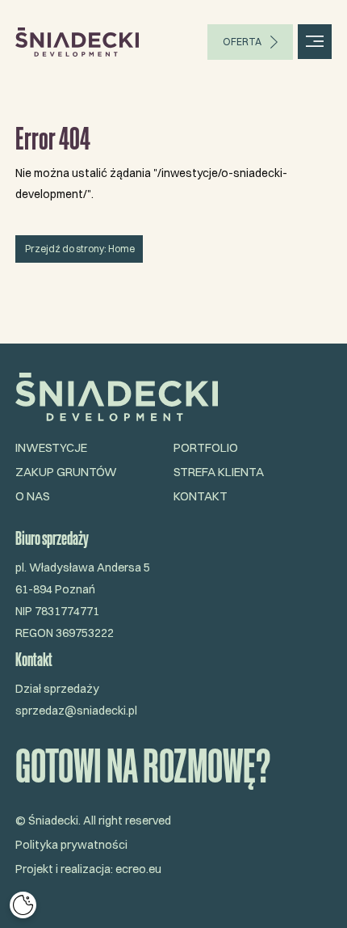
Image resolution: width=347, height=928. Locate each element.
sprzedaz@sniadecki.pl (76, 710)
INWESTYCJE (51, 447)
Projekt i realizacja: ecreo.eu (88, 869)
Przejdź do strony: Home (79, 249)
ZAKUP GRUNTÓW (66, 471)
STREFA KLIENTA (219, 471)
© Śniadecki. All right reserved (93, 820)
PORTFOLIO (206, 447)
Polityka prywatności (71, 844)
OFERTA (242, 42)
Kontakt (201, 496)
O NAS (32, 496)
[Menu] (315, 42)
